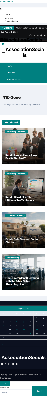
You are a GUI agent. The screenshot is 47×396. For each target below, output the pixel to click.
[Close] (1, 9)
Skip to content (6, 1)
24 (3, 333)
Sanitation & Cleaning (15, 216)
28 (30, 333)
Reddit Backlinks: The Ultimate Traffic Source (19, 198)
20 (23, 329)
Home (7, 14)
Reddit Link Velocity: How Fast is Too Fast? (21, 156)
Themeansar (5, 378)
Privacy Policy (11, 21)
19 (16, 329)
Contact (9, 18)
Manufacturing (13, 258)
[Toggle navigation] (3, 53)
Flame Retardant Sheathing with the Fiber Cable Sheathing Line (22, 281)
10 (3, 326)
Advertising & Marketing (16, 132)
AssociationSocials (21, 40)
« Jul (2, 344)
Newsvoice (33, 374)
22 (37, 329)
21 (30, 329)
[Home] (3, 44)
